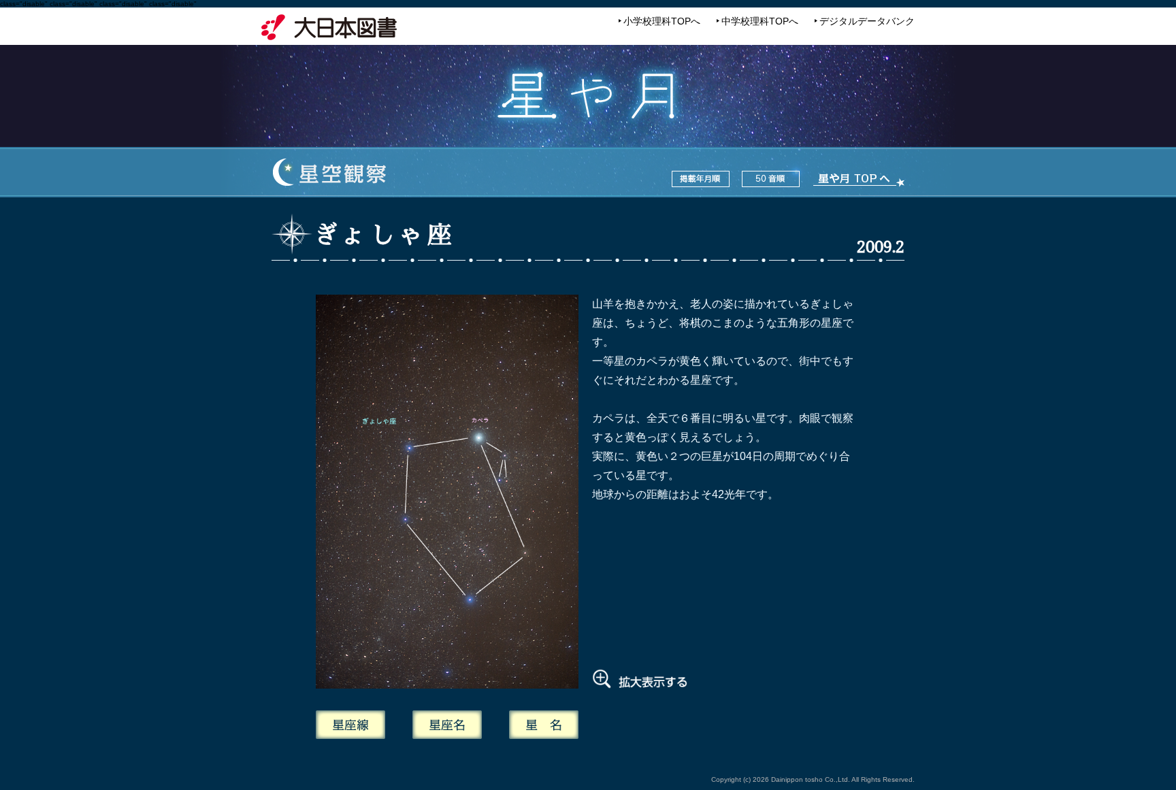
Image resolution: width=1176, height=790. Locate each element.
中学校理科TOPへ (759, 21)
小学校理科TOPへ (661, 21)
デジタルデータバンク (867, 21)
